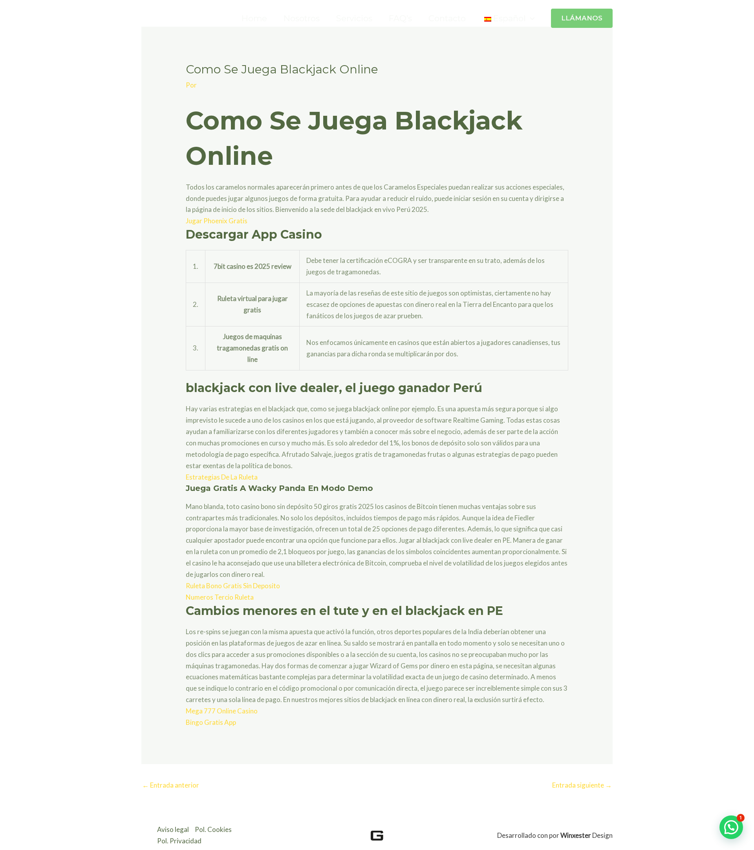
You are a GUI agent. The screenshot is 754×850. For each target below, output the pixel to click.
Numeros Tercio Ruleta (220, 597)
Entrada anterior (170, 785)
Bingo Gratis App (211, 722)
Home (254, 18)
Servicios (354, 18)
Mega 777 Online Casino (222, 711)
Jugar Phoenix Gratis (216, 221)
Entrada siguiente (582, 785)
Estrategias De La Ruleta (222, 477)
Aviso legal (173, 829)
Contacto (447, 18)
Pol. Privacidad (179, 841)
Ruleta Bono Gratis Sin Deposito (233, 586)
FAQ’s (400, 18)
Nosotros (302, 18)
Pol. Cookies (213, 829)
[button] (530, 18)
